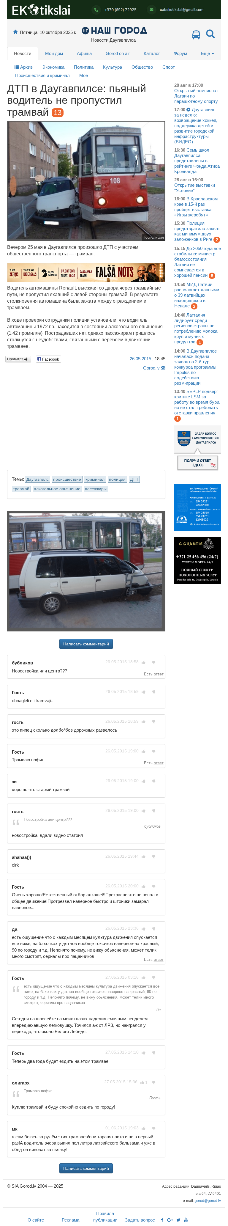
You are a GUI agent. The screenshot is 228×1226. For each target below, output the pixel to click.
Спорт (168, 67)
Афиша (84, 53)
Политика (84, 67)
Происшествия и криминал (42, 75)
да (158, 1009)
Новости (22, 53)
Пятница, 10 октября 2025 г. (48, 32)
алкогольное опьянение (57, 489)
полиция (117, 479)
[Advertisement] (86, 418)
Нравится (15, 359)
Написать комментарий (86, 644)
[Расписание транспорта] (196, 36)
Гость (154, 1098)
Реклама (70, 1219)
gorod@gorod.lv (208, 1201)
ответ (159, 674)
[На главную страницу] (15, 32)
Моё (83, 75)
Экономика (53, 67)
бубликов (152, 826)
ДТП (134, 479)
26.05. (140, 358)
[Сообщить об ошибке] (163, 367)
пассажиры (96, 489)
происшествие (67, 479)
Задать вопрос (140, 1219)
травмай (21, 489)
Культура (112, 67)
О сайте (36, 1219)
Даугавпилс (37, 479)
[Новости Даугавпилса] (114, 30)
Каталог (152, 53)
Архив (26, 67)
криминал (95, 479)
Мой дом (54, 53)
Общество (142, 67)
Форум (180, 53)
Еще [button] (206, 53)
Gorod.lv (151, 367)
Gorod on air (118, 53)
